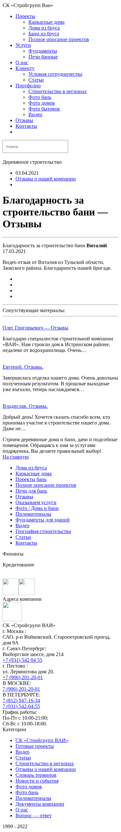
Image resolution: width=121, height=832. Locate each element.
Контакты (26, 126)
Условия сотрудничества (55, 74)
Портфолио (28, 85)
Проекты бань (30, 479)
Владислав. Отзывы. (25, 406)
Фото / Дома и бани (37, 508)
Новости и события (36, 781)
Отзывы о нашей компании (45, 178)
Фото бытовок (44, 108)
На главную (16, 457)
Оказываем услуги (35, 502)
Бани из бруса (43, 33)
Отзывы (24, 120)
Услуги (23, 45)
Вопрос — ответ (33, 815)
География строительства (43, 531)
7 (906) (21, 689)
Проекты (25, 16)
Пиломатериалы (33, 514)
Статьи (36, 80)
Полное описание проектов (58, 39)
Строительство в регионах (57, 91)
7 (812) (21, 700)
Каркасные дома (46, 22)
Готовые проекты (34, 746)
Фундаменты (42, 51)
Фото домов (41, 103)
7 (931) (21, 706)
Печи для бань (31, 491)
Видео (35, 114)
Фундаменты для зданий (42, 519)
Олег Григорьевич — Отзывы (35, 327)
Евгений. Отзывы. (23, 367)
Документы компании (39, 804)
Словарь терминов (35, 775)
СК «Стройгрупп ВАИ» (41, 740)
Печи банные (43, 56)
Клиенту (25, 68)
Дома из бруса (44, 28)
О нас (21, 62)
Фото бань (39, 97)
